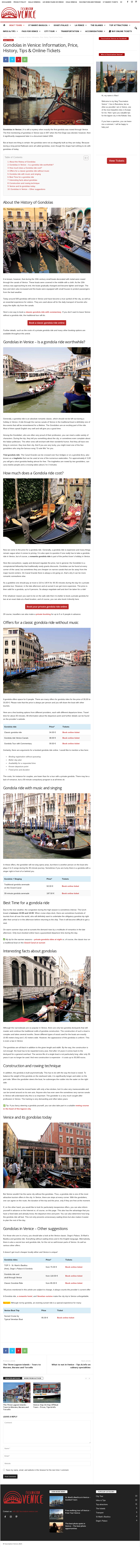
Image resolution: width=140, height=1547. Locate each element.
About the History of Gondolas (22, 162)
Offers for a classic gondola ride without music (29, 171)
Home (5, 37)
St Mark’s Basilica (37, 25)
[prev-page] (86, 1378)
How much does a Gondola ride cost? (25, 168)
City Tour (49, 31)
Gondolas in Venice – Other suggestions (28, 189)
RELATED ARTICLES (12, 1378)
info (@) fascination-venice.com (25, 1511)
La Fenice (79, 25)
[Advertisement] (90, 13)
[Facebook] (127, 2)
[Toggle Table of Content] (85, 158)
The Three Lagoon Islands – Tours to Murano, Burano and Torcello (22, 1366)
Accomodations (94, 31)
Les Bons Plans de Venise (53, 2)
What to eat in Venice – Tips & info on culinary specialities (71, 1366)
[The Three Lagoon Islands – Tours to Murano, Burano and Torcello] (16, 1392)
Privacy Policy (20, 2)
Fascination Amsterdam (90, 2)
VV (121, 2)
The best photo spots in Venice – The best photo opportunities (75, 1526)
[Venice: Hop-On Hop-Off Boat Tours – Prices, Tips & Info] (47, 1392)
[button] (136, 28)
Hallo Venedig (34, 2)
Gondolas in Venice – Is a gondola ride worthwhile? (31, 165)
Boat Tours (15, 25)
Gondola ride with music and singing (25, 174)
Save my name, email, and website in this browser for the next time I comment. (37, 1470)
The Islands (97, 25)
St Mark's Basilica (103, 1517)
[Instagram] (132, 2)
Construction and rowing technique (24, 183)
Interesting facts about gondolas (23, 180)
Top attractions (118, 25)
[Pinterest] (136, 2)
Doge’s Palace (61, 25)
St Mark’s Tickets (110, 2)
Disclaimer (6, 2)
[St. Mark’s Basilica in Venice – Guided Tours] (56, 1501)
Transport (99, 1513)
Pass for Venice (30, 31)
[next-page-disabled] (89, 1378)
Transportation (70, 31)
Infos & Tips (9, 31)
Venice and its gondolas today (22, 186)
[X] (12, 59)
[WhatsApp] (24, 59)
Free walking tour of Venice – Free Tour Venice (78, 1511)
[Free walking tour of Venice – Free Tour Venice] (56, 1514)
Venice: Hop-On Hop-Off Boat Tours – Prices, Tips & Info (45, 1406)
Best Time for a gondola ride (21, 177)
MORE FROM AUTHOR (32, 1378)
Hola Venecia (71, 2)
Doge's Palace (101, 1521)
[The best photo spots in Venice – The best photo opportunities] (56, 1527)
